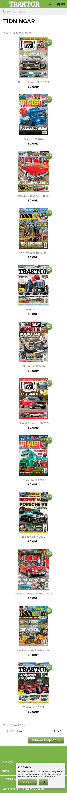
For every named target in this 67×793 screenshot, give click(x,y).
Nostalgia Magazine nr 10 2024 (33, 593)
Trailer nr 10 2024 (33, 480)
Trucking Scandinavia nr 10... (33, 650)
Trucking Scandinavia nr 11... (33, 252)
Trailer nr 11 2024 (33, 139)
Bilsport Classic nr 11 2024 (33, 82)
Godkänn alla (27, 782)
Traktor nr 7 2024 (33, 309)
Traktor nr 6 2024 (33, 707)
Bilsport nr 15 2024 (33, 366)
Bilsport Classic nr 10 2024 (33, 423)
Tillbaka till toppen (45, 740)
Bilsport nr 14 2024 (33, 536)
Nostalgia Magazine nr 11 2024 (34, 195)
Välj (43, 782)
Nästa (57, 731)
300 (19, 731)
